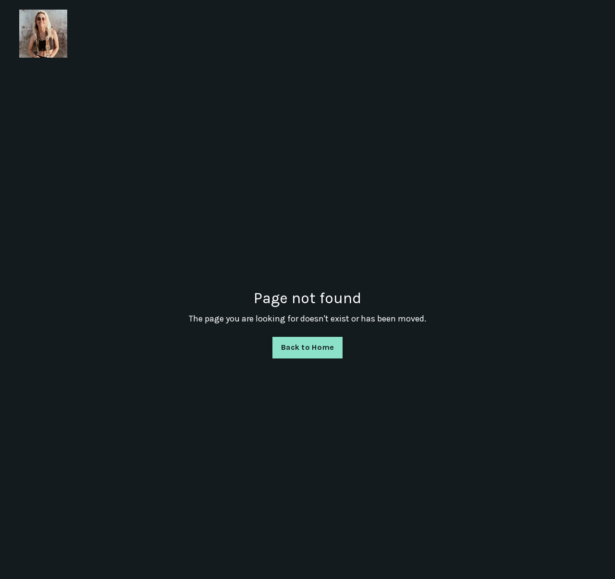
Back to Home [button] (307, 347)
